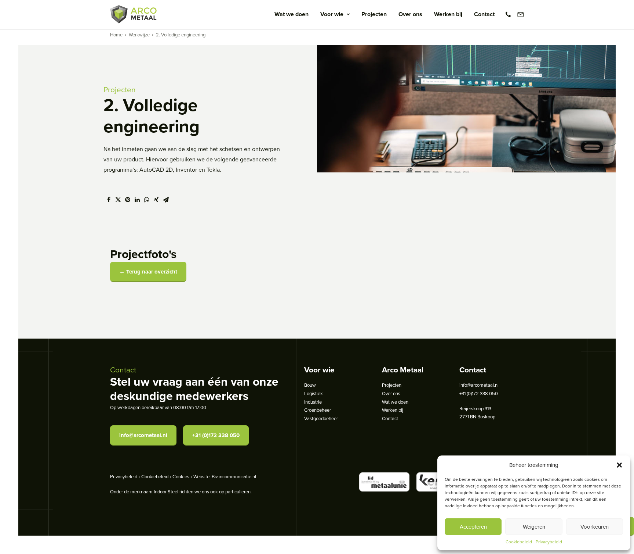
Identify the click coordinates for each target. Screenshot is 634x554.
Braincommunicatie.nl (234, 476)
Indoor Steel (166, 491)
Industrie (313, 401)
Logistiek (313, 393)
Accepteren (473, 526)
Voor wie (331, 14)
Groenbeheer (317, 410)
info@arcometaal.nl (143, 435)
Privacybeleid (549, 542)
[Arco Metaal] (133, 14)
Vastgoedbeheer (321, 418)
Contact (484, 14)
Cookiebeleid (519, 542)
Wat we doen (291, 14)
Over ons (410, 14)
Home (116, 34)
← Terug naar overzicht (148, 272)
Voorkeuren (594, 526)
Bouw (310, 385)
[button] (619, 465)
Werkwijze (139, 34)
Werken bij (448, 14)
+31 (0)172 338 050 (216, 435)
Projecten (374, 14)
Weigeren (534, 526)
